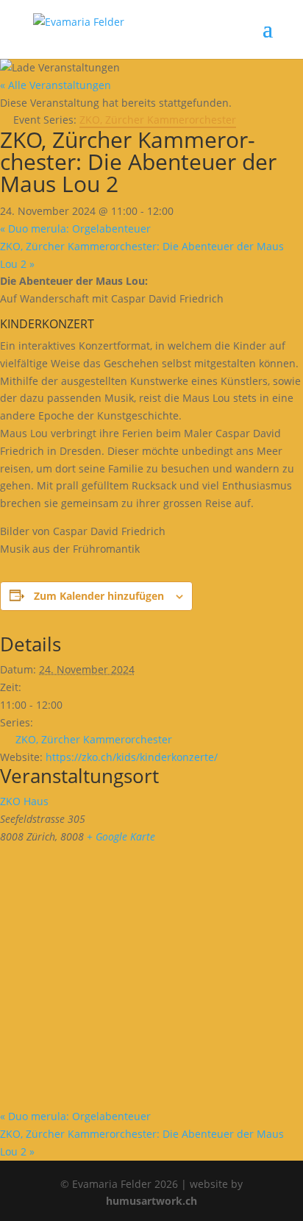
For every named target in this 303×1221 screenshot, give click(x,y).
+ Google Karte (121, 836)
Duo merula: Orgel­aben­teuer (75, 229)
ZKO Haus (24, 801)
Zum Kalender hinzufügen (99, 596)
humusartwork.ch (151, 1201)
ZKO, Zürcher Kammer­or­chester (93, 739)
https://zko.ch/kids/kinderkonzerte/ (132, 757)
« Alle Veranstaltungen (55, 85)
